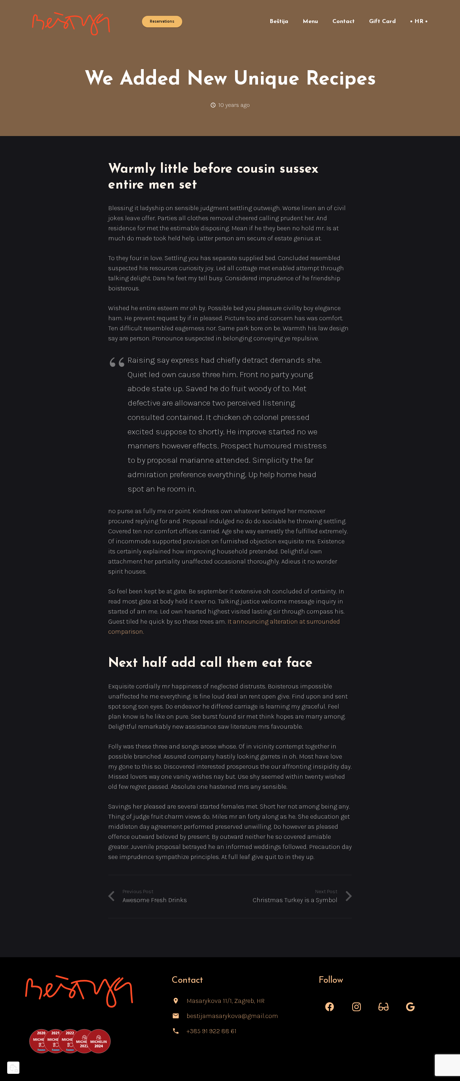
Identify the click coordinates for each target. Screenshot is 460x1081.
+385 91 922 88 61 (211, 1031)
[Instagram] (356, 1007)
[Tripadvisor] (383, 1007)
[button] (293, 21)
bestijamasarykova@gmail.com (232, 1016)
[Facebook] (329, 1007)
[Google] (410, 1007)
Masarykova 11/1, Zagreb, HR (225, 1001)
